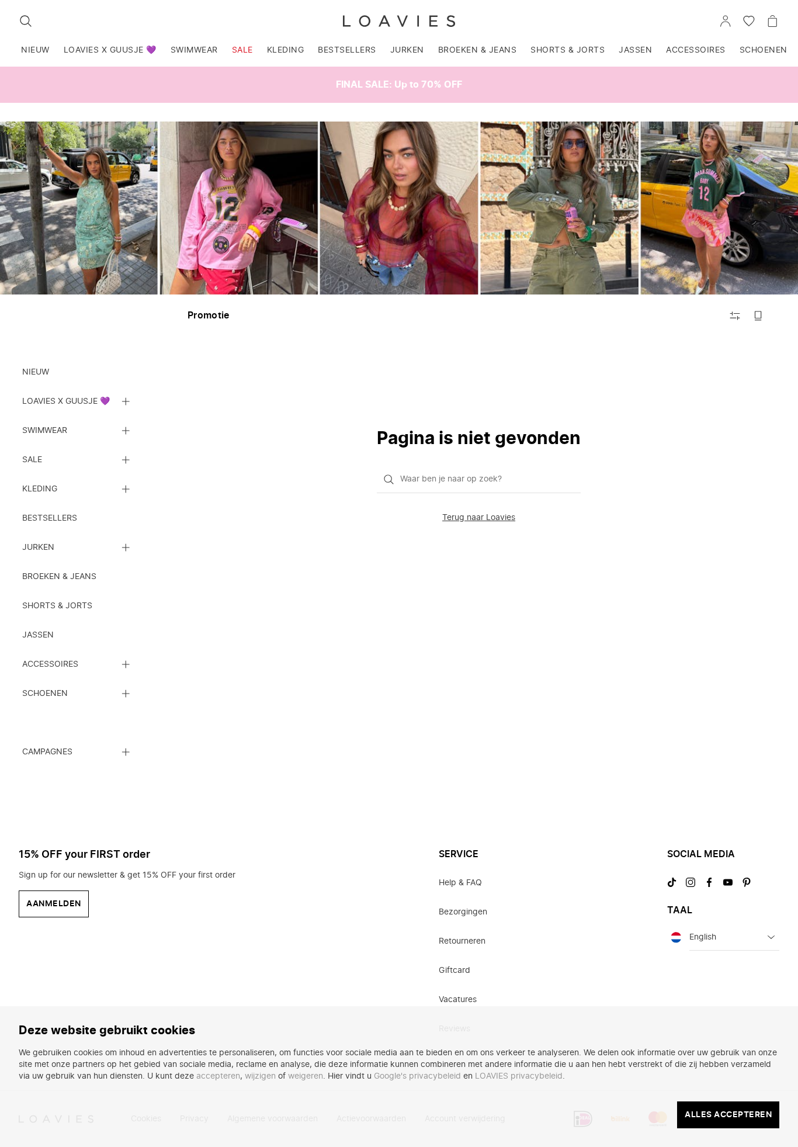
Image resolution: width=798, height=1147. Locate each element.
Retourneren (462, 941)
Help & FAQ (460, 883)
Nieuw (35, 50)
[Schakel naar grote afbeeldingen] (758, 315)
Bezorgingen (463, 912)
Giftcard (454, 970)
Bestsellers (347, 50)
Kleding (285, 50)
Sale (242, 50)
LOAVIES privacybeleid (519, 1076)
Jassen (635, 50)
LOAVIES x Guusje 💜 (110, 50)
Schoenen (763, 50)
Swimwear (194, 50)
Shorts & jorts (567, 50)
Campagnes (47, 752)
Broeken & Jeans (477, 50)
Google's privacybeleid (417, 1076)
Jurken (407, 50)
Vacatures (458, 1000)
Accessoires (696, 50)
